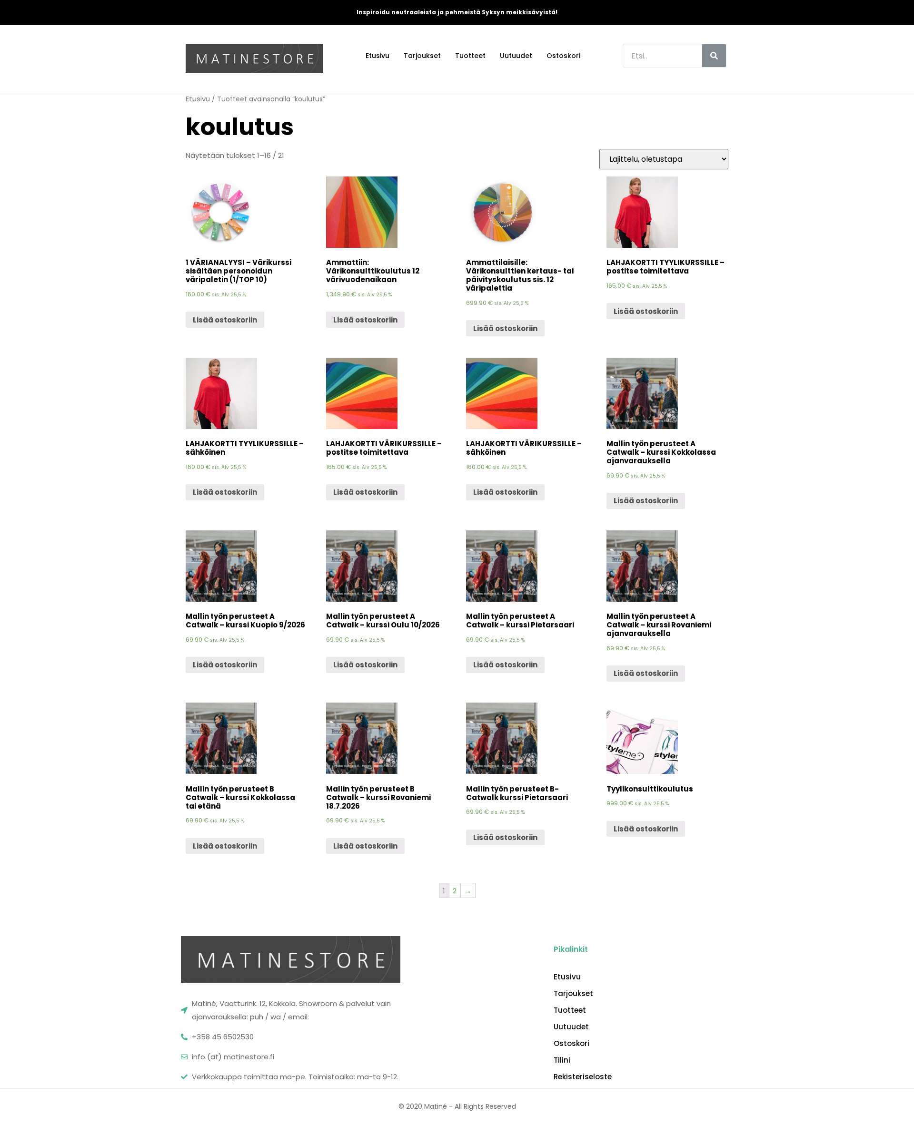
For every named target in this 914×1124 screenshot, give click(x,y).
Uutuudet (516, 55)
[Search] (714, 55)
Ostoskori (563, 55)
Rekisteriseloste (583, 1077)
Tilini (562, 1060)
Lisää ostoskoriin (225, 320)
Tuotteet (470, 55)
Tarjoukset (422, 55)
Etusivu (377, 55)
